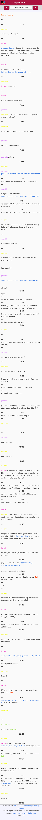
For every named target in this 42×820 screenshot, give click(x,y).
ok (2, 335)
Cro (14, 806)
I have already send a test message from (20, 755)
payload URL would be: (17, 564)
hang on (4, 294)
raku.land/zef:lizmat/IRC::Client (13, 746)
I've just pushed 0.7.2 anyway (12, 322)
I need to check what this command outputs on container (19, 380)
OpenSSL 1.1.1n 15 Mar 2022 (12, 393)
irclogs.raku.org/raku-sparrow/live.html (16, 72)
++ (2, 428)
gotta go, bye (6, 442)
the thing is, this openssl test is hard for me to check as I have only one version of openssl (19, 307)
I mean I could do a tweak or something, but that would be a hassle (20, 315)
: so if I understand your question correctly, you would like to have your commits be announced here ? (20, 517)
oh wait (4, 288)
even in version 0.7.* (9, 244)
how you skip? (6, 268)
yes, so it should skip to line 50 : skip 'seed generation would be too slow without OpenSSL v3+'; (20, 406)
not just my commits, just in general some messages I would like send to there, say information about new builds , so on (20, 536)
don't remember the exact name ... (14, 502)
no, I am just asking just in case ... (14, 371)
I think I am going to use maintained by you (20, 744)
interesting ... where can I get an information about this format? (20, 640)
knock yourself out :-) (9, 664)
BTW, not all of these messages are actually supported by (20, 691)
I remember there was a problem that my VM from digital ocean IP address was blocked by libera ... (20, 486)
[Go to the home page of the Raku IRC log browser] (3, 2)
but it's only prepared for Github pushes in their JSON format (19, 625)
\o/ (2, 20)
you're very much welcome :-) (12, 100)
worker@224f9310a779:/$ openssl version (17, 387)
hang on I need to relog (10, 145)
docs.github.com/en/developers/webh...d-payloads (20, 656)
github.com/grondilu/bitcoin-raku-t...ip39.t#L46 (19, 280)
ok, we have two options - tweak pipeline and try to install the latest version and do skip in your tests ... (20, 226)
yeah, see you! (6, 456)
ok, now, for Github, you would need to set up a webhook (19, 554)
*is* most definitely (20, 701)
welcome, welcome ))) (9, 34)
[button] (39, 2)
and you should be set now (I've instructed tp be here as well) (20, 578)
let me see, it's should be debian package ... (18, 131)
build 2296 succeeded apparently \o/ (15, 416)
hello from (10, 729)
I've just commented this (20, 195)
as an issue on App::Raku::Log (24, 813)
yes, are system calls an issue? (13, 357)
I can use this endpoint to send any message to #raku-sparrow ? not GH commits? (19, 599)
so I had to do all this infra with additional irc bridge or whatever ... (18, 495)
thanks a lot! (8, 86)
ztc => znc (5, 798)
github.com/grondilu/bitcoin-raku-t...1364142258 (20, 196)
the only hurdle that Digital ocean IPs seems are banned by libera (19, 769)
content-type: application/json (13, 571)
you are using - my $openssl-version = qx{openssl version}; (20, 343)
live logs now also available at (16, 70)
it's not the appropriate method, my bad (16, 300)
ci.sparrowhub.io (7, 48)
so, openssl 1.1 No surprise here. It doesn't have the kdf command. (21, 205)
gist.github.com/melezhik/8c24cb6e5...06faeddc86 (21, 174)
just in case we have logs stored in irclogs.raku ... (20, 181)
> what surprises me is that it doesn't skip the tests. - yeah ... (19, 259)
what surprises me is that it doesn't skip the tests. (20, 212)
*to (2, 585)
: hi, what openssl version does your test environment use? (20, 115)
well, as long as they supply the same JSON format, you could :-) (19, 615)
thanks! (4, 676)
